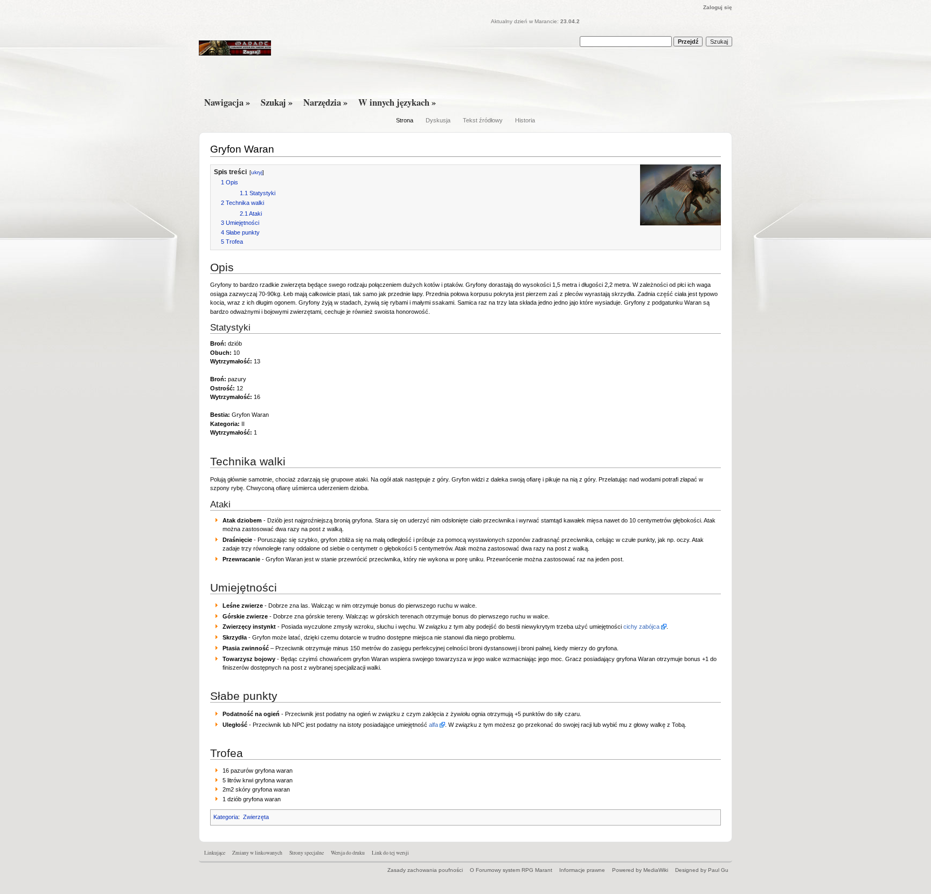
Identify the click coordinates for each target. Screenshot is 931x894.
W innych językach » (397, 102)
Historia (525, 120)
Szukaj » (277, 102)
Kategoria (225, 817)
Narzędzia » (325, 102)
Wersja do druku (348, 852)
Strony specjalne (306, 852)
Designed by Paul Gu (701, 870)
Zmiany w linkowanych (257, 852)
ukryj (256, 172)
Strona (404, 120)
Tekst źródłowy (483, 120)
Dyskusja (438, 120)
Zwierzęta (256, 817)
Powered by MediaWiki (640, 870)
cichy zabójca (641, 626)
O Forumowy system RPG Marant (511, 870)
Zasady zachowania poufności (425, 870)
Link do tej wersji (390, 852)
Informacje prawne (582, 870)
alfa (433, 724)
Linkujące (214, 852)
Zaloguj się (717, 7)
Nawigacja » (227, 102)
